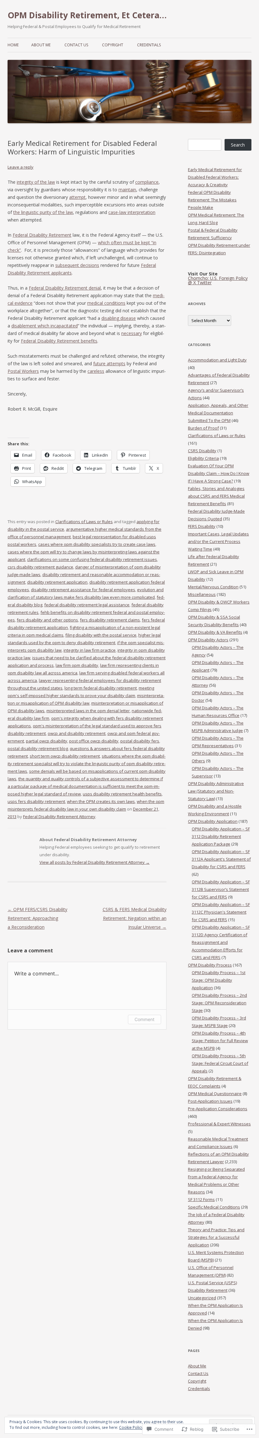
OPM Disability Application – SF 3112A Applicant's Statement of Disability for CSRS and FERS (221, 859)
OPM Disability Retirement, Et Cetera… (87, 15)
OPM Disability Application (213, 821)
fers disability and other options (47, 620)
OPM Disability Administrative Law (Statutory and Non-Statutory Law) (216, 791)
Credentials (149, 45)
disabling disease (118, 318)
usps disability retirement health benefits (122, 794)
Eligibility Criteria (203, 458)
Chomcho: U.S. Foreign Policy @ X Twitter (218, 280)
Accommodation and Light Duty (217, 360)
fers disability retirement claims (110, 620)
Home (13, 45)
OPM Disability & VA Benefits (215, 632)
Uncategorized (202, 1298)
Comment (144, 1019)
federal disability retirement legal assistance (87, 605)
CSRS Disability (202, 450)
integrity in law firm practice (89, 650)
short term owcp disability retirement (65, 756)
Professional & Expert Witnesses (219, 1124)
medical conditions (106, 303)
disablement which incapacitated (44, 326)
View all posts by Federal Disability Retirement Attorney (94, 862)
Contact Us (76, 45)
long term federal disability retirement (100, 688)
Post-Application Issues (210, 1101)
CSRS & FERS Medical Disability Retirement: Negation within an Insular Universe (134, 918)
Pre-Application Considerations (217, 1109)
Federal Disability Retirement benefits (59, 341)
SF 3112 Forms (201, 1199)
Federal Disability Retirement (42, 235)
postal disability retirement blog (38, 748)
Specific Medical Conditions (214, 1207)
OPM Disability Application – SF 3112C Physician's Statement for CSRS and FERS (221, 912)
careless (95, 371)
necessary (131, 333)
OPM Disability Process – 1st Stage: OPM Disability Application (218, 980)
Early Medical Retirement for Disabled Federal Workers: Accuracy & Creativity (215, 177)
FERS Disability (201, 526)
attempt (77, 197)
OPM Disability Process (210, 965)
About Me (41, 45)
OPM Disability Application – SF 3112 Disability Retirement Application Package (221, 836)
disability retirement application (57, 582)
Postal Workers (23, 371)
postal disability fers (139, 741)
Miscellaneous (202, 594)
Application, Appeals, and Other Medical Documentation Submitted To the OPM (218, 412)
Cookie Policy (131, 1427)
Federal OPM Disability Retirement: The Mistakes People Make (212, 199)
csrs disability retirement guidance (40, 567)
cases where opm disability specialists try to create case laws (96, 544)
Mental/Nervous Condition (213, 587)
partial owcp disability (46, 741)
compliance (147, 182)
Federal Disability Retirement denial (65, 288)
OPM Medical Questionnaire (215, 1093)
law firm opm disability (77, 665)
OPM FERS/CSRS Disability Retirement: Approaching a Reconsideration (37, 918)
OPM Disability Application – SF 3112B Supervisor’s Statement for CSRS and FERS (221, 889)
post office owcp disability (93, 741)
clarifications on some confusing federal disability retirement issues (92, 559)
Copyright (112, 45)
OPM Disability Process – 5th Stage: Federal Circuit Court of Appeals (220, 1063)
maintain (127, 190)
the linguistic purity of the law (43, 212)
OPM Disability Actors (208, 640)
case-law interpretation (131, 212)
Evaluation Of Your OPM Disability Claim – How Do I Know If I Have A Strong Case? (218, 473)
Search (238, 145)
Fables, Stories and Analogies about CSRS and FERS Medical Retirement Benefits (216, 496)
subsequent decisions (77, 265)
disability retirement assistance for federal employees (83, 589)
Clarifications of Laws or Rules (84, 521)
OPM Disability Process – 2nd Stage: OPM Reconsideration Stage (219, 1002)
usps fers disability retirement (36, 801)
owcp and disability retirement (76, 733)
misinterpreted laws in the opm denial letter (88, 710)
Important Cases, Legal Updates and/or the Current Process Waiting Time (218, 541)
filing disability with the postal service (100, 635)
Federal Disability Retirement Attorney (59, 816)
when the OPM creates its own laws (101, 801)
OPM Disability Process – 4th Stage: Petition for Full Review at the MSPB (220, 1040)
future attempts (109, 364)
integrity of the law (36, 182)
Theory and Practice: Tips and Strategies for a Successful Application (216, 1237)
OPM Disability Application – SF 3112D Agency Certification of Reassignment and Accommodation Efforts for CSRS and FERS (221, 942)
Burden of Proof (203, 428)
